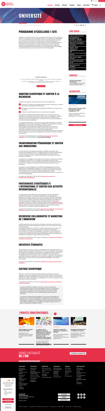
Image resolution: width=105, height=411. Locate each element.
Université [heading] (22, 366)
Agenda (64, 397)
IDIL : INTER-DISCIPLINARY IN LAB (76, 61)
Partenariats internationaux (80, 369)
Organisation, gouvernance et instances (22, 369)
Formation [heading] (33, 366)
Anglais (96, 5)
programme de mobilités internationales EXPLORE (41, 209)
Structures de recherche (22, 375)
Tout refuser (8, 401)
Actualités (64, 394)
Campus (79, 5)
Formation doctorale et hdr (46, 370)
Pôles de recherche (46, 368)
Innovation (72, 5)
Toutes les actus (77, 125)
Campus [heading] (67, 366)
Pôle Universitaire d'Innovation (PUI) (57, 369)
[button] (81, 25)
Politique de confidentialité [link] (8, 407)
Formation (57, 5)
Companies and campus (54, 237)
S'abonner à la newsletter (78, 353)
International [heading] (81, 366)
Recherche (64, 5)
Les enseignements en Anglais (81, 376)
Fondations (72, 69)
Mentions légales (23, 406)
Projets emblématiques (38, 313)
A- (96, 1)
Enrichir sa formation (35, 376)
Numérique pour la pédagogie (74, 65)
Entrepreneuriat (57, 376)
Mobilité (78, 371)
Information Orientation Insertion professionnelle (35, 372)
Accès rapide (101, 1)
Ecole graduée (33, 378)
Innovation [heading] (56, 366)
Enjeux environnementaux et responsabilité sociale (23, 384)
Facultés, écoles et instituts (23, 373)
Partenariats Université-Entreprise (56, 372)
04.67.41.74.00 (22, 400)
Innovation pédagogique (33, 380)
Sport (66, 374)
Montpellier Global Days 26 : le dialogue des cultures (78, 330)
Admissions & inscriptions (33, 369)
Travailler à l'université (21, 388)
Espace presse (64, 400)
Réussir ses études (34, 375)
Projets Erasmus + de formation (81, 373)
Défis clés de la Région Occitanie (75, 57)
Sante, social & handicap (68, 372)
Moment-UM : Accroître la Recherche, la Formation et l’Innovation (76, 44)
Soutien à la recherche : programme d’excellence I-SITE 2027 (60, 331)
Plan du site (68, 406)
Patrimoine (21, 380)
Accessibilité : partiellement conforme (38, 406)
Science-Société (45, 372)
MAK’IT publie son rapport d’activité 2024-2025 (26, 330)
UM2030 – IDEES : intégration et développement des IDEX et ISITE (77, 49)
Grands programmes (47, 377)
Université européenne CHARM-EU (81, 379)
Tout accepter (8, 399)
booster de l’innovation (26, 238)
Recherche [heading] (45, 366)
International (86, 5)
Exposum (71, 54)
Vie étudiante (68, 370)
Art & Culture (68, 368)
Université (49, 5)
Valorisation (56, 375)
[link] (75, 25)
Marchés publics (77, 406)
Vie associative (68, 376)
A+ (94, 1)
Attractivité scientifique (44, 375)
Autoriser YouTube (41, 86)
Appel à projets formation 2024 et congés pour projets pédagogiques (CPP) (77, 110)
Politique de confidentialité (57, 406)
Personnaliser (8, 404)
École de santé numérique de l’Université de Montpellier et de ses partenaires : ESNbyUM (76, 38)
